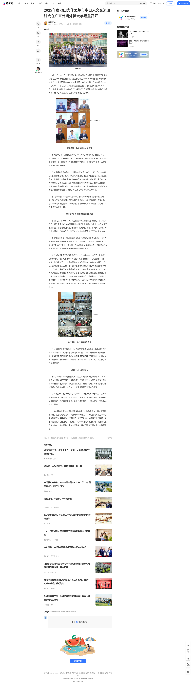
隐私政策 (68, 673)
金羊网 (46, 491)
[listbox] (78, 525)
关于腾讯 (46, 673)
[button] (143, 17)
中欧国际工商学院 (49, 556)
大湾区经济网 (48, 458)
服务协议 (62, 673)
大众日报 (46, 572)
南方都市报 (47, 540)
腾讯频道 (105, 673)
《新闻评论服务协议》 (71, 612)
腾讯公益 (92, 673)
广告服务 (80, 673)
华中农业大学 (48, 507)
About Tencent (54, 673)
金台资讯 (46, 475)
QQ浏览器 (99, 673)
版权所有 (80, 681)
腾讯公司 (75, 681)
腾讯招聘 (86, 673)
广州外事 (46, 605)
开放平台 (74, 673)
